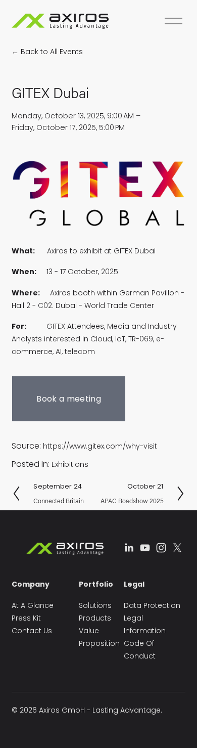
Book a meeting (68, 399)
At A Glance (33, 605)
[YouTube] (145, 548)
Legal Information (145, 624)
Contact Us (32, 631)
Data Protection (152, 605)
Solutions (95, 605)
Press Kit (26, 618)
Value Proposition (99, 637)
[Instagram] (161, 548)
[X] (177, 548)
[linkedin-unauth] (129, 548)
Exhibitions (70, 464)
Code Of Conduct (140, 649)
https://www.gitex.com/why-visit (100, 446)
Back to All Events (52, 52)
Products (95, 618)
